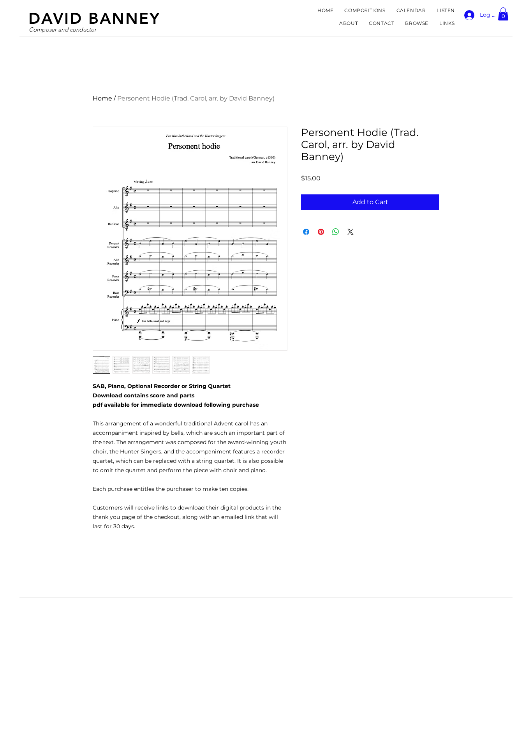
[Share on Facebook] (306, 231)
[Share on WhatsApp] (335, 231)
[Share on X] (350, 231)
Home (102, 98)
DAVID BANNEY (94, 18)
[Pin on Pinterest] (321, 231)
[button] (503, 13)
